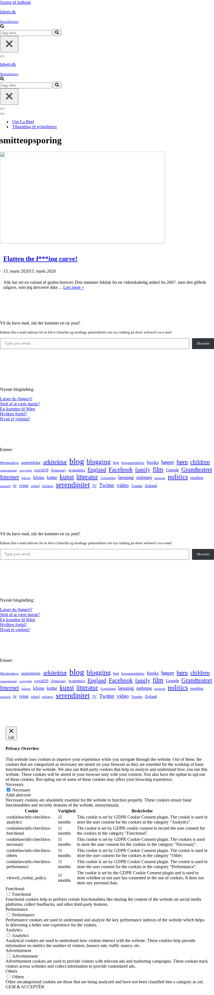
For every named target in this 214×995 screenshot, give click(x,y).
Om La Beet (23, 121)
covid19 (41, 470)
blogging (99, 461)
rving (23, 485)
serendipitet (73, 485)
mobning (144, 477)
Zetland (151, 485)
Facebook (121, 469)
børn (182, 461)
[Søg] (2, 26)
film (158, 469)
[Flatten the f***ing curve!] (82, 241)
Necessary (21, 790)
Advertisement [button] (18, 950)
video (123, 485)
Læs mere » (73, 287)
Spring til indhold (15, 2)
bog (116, 462)
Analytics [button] (14, 930)
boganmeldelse (132, 463)
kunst (67, 476)
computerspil (8, 470)
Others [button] (11, 971)
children (200, 462)
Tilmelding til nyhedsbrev (34, 126)
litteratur (87, 476)
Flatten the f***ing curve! (40, 258)
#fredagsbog (9, 463)
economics (77, 470)
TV (94, 486)
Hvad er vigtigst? (15, 419)
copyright (25, 470)
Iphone (26, 478)
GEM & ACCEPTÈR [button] (25, 986)
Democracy (58, 470)
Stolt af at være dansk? (20, 403)
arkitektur (55, 462)
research (5, 486)
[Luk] (9, 44)
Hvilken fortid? (13, 413)
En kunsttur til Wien (17, 408)
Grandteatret (196, 469)
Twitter (106, 485)
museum (159, 478)
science (47, 486)
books (153, 462)
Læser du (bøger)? (16, 398)
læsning (126, 477)
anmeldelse (31, 462)
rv (15, 485)
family (142, 469)
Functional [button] (15, 888)
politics (178, 476)
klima (38, 477)
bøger (167, 462)
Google (172, 470)
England (96, 469)
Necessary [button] (15, 784)
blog (76, 461)
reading (196, 477)
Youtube (136, 486)
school (35, 486)
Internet (9, 477)
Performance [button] (17, 909)
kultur (52, 477)
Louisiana (108, 478)
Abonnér (203, 343)
